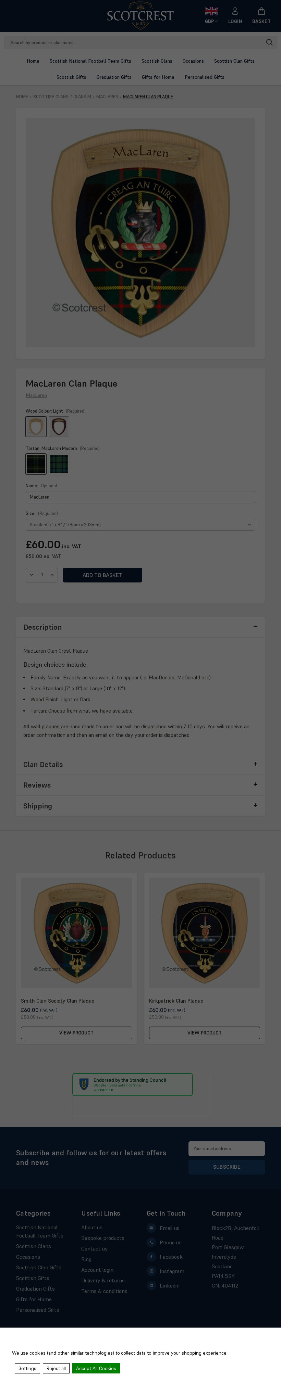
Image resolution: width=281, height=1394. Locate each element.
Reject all (56, 1368)
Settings (27, 1368)
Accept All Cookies (96, 1368)
